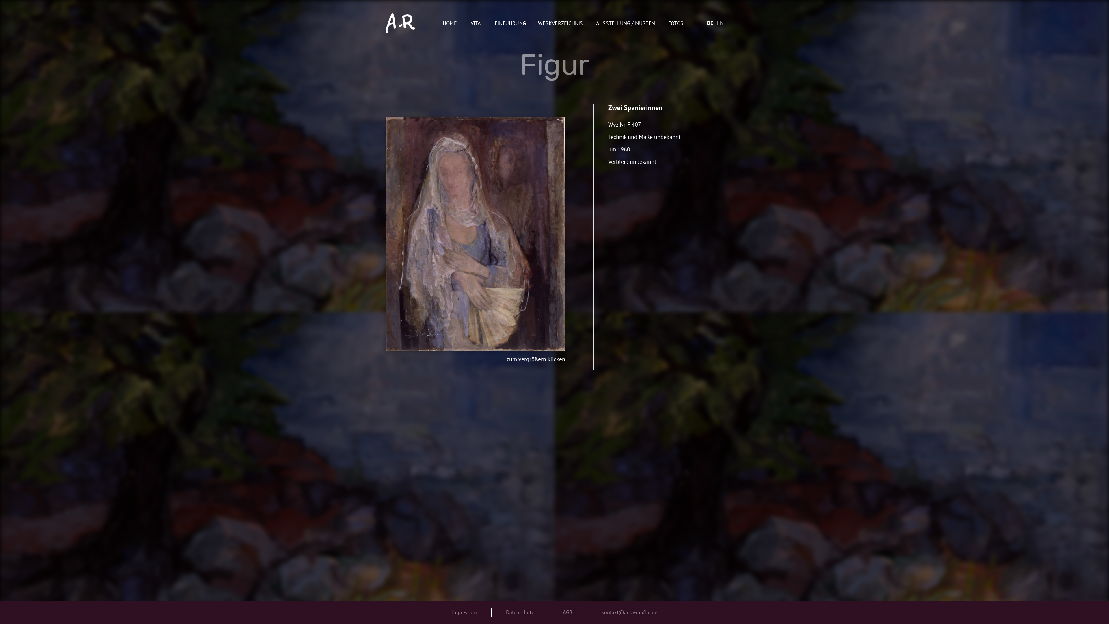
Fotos (675, 24)
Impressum (464, 612)
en (720, 23)
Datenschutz (520, 612)
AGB (567, 612)
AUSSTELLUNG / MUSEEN (625, 24)
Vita (476, 24)
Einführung (510, 24)
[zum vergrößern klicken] (475, 234)
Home (450, 24)
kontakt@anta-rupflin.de (629, 612)
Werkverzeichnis (560, 24)
